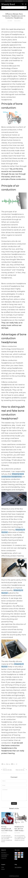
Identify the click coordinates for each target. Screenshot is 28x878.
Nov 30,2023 (4, 832)
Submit (14, 803)
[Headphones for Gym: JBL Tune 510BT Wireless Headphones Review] (21, 818)
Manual (3, 869)
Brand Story (3, 852)
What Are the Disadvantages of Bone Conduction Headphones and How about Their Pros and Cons (20, 770)
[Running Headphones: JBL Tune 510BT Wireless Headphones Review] (7, 818)
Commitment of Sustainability (4, 855)
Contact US (3, 858)
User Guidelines (18, 867)
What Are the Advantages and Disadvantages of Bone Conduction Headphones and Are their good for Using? (7, 770)
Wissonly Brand (8, 4)
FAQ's (2, 867)
